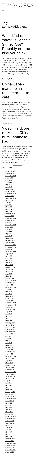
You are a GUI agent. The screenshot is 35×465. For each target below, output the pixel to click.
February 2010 (10, 365)
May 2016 (8, 234)
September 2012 (10, 309)
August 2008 (9, 401)
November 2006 (10, 445)
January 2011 (9, 349)
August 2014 (9, 271)
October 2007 (9, 421)
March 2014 (9, 276)
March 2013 (9, 296)
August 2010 (9, 358)
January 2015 (9, 269)
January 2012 (9, 325)
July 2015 (8, 256)
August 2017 (9, 200)
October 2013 (9, 285)
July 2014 (8, 274)
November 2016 (10, 220)
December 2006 (10, 443)
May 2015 (8, 260)
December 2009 (10, 369)
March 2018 (9, 189)
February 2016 (10, 240)
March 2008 (9, 412)
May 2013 (8, 291)
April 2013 (8, 294)
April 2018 (8, 187)
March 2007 (9, 436)
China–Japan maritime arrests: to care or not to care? (16, 90)
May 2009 (8, 385)
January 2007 (9, 441)
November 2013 (10, 283)
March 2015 (9, 265)
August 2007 (9, 425)
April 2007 (8, 434)
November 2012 (10, 305)
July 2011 (8, 336)
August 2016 (9, 227)
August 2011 (9, 334)
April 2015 (8, 262)
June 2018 (8, 182)
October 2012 (9, 307)
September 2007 (10, 423)
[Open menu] (3, 11)
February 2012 (10, 323)
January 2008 (9, 414)
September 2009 (10, 376)
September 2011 (10, 332)
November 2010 (10, 352)
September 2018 (10, 176)
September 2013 (10, 287)
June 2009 (8, 383)
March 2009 (9, 389)
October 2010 (9, 354)
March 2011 (9, 345)
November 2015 (10, 247)
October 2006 (10, 447)
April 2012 (8, 318)
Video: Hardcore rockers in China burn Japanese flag (15, 134)
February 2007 (10, 438)
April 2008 (8, 410)
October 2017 (9, 196)
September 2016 (10, 225)
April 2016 (8, 236)
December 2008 (10, 396)
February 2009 (10, 392)
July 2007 (8, 427)
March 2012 (9, 320)
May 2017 (8, 207)
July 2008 (8, 403)
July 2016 (8, 229)
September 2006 (10, 450)
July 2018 (8, 180)
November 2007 (10, 418)
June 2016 (8, 231)
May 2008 (8, 407)
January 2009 (9, 394)
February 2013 (10, 298)
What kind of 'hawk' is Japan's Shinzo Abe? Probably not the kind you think (16, 44)
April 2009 (8, 387)
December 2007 (10, 416)
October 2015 (9, 249)
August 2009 (9, 378)
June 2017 (8, 205)
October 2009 (10, 374)
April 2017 (8, 209)
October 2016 (9, 222)
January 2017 (9, 216)
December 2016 (10, 218)
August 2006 (9, 452)
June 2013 (8, 289)
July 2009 (8, 381)
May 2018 (8, 185)
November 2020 (10, 173)
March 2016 (9, 238)
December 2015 (10, 245)
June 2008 (8, 405)
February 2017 (10, 213)
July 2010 (8, 361)
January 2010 (9, 367)
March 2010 (9, 363)
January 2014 (9, 278)
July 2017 (8, 202)
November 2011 (10, 329)
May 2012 (8, 316)
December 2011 (10, 327)
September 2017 (10, 198)
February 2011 (10, 347)
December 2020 (10, 171)
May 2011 (8, 341)
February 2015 (10, 267)
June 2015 (8, 258)
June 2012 (8, 314)
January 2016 (9, 242)
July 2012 (8, 312)
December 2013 (10, 280)
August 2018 (9, 178)
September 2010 (10, 356)
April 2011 (8, 343)
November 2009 (10, 372)
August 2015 (9, 254)
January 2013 (9, 300)
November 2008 (10, 398)
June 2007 (8, 430)
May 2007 (8, 432)
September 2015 (10, 251)
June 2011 (8, 338)
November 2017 (10, 193)
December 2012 (10, 303)
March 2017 (9, 211)
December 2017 (10, 191)
